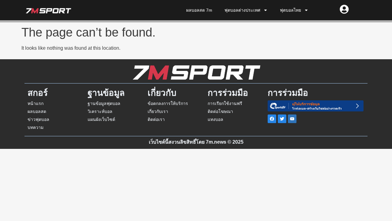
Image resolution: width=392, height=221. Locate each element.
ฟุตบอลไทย (290, 10)
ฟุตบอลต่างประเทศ (242, 10)
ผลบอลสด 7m (199, 10)
